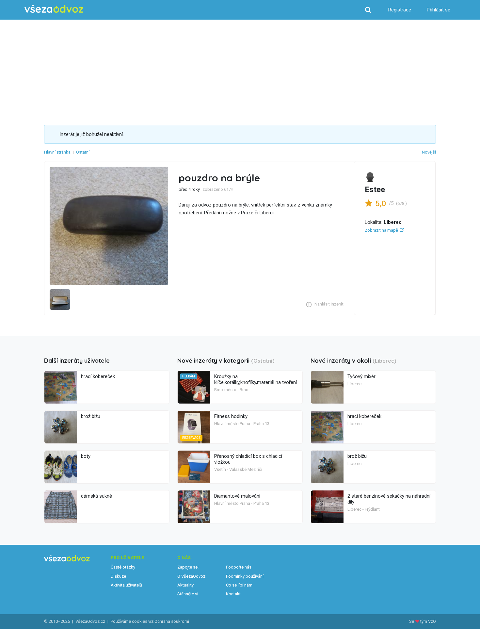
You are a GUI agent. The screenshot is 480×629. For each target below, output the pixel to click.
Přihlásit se (438, 10)
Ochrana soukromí (171, 621)
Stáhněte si (187, 593)
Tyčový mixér (361, 376)
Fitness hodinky (231, 416)
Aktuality (185, 585)
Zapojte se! (188, 567)
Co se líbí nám (239, 585)
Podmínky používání (245, 576)
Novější (429, 152)
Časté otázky (123, 567)
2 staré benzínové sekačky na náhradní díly (388, 499)
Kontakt (233, 593)
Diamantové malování (237, 496)
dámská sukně (96, 496)
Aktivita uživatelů (126, 585)
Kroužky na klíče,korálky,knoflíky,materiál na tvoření (255, 379)
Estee (375, 189)
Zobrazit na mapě (381, 230)
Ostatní (82, 152)
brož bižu (90, 416)
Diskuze (118, 576)
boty (85, 456)
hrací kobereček (98, 376)
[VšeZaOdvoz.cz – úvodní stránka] (53, 9)
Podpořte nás (238, 567)
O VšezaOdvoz (191, 576)
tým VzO (428, 621)
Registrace (399, 10)
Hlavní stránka (57, 152)
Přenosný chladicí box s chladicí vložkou (248, 459)
